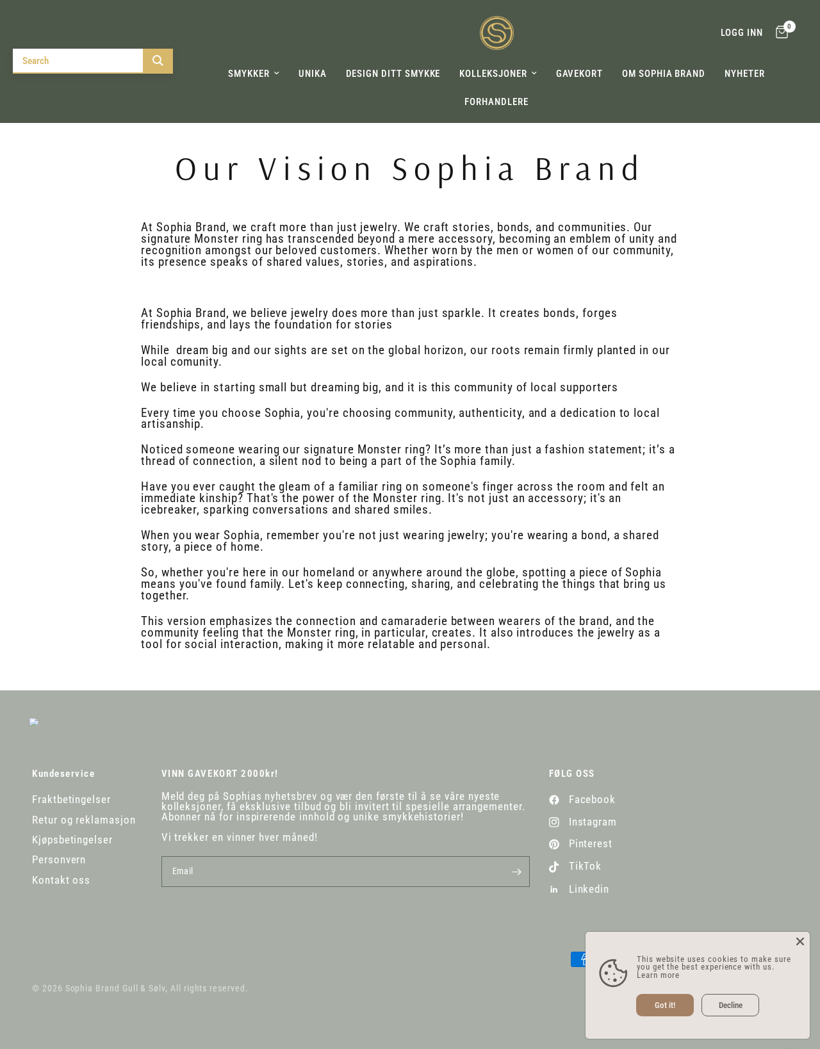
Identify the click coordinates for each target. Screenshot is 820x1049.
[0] (778, 33)
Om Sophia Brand (663, 73)
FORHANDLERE (496, 102)
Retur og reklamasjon (84, 820)
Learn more (658, 975)
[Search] (158, 60)
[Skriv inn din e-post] (517, 871)
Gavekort (579, 73)
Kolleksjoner (493, 73)
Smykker (249, 73)
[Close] (800, 941)
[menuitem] (253, 74)
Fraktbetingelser (71, 799)
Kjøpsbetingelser (72, 840)
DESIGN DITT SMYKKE (393, 73)
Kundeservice (63, 774)
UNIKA (313, 73)
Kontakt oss (61, 880)
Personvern (59, 860)
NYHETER (745, 73)
